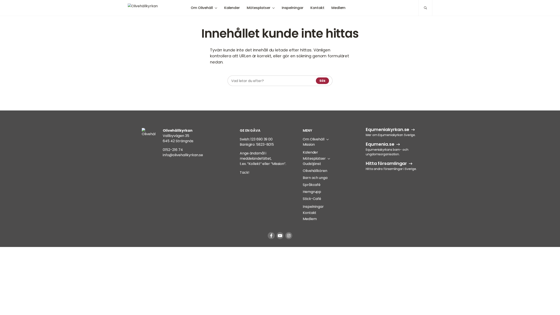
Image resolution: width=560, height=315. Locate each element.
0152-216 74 (173, 149)
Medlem (338, 7)
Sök (322, 81)
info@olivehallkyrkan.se (183, 155)
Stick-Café (312, 198)
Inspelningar (292, 7)
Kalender (232, 7)
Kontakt (317, 7)
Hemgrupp (312, 191)
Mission (309, 144)
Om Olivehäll (202, 7)
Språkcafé (311, 184)
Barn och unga (315, 177)
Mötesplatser (258, 7)
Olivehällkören (315, 170)
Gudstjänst (312, 163)
